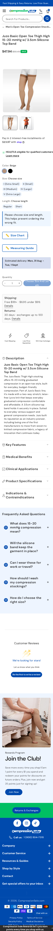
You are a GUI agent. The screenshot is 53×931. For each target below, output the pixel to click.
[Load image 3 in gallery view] (26, 123)
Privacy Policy (16, 918)
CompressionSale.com (31, 900)
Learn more (12, 155)
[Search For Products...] (47, 18)
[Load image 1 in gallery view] (10, 123)
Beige (4, 171)
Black (10, 171)
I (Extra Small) (11, 183)
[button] (26, 928)
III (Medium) (10, 189)
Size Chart (18, 235)
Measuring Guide (22, 248)
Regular (8, 206)
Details (8, 306)
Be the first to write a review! (26, 674)
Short (19, 206)
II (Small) (28, 183)
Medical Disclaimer (35, 921)
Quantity (7, 277)
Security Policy (15, 921)
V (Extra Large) (12, 194)
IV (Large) (26, 189)
